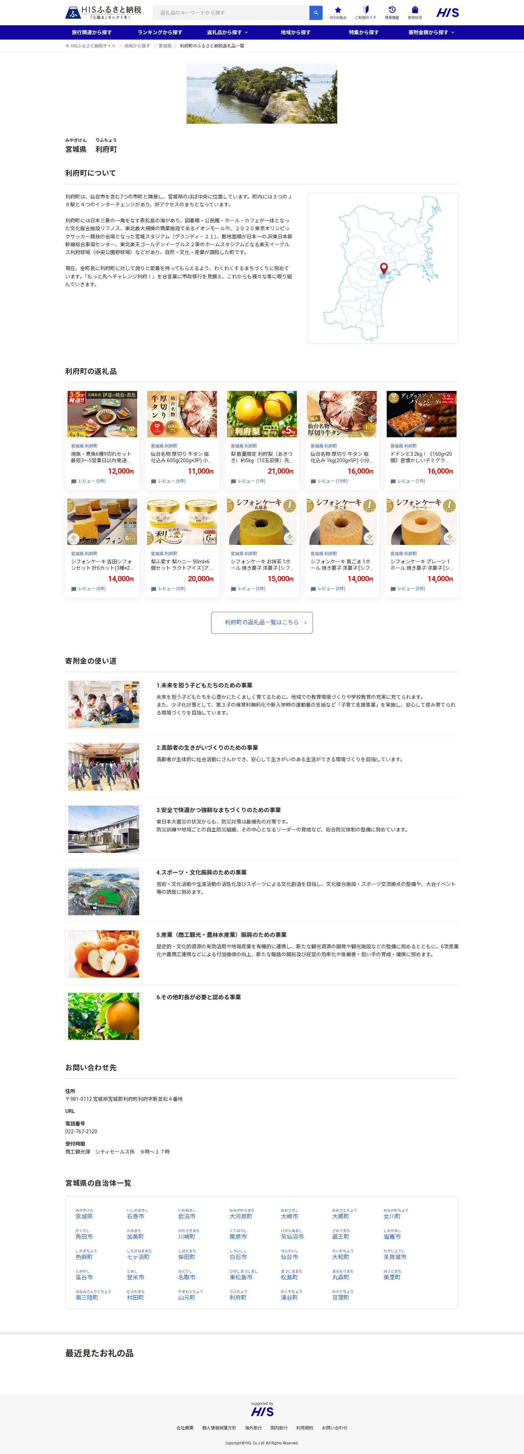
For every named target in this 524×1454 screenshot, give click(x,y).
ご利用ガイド (365, 18)
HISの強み (338, 18)
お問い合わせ (335, 1427)
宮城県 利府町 (84, 446)
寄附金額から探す (428, 32)
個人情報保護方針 (219, 1427)
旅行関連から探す (92, 32)
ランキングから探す (160, 32)
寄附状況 (415, 18)
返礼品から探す (224, 32)
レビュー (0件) (92, 481)
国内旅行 (279, 1427)
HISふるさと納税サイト (93, 45)
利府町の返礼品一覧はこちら (262, 622)
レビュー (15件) (333, 481)
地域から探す (296, 32)
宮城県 (165, 45)
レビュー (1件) (252, 481)
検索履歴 (392, 18)
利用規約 (304, 1427)
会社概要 (185, 1427)
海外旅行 (253, 1427)
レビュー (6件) (172, 481)
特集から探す (364, 32)
